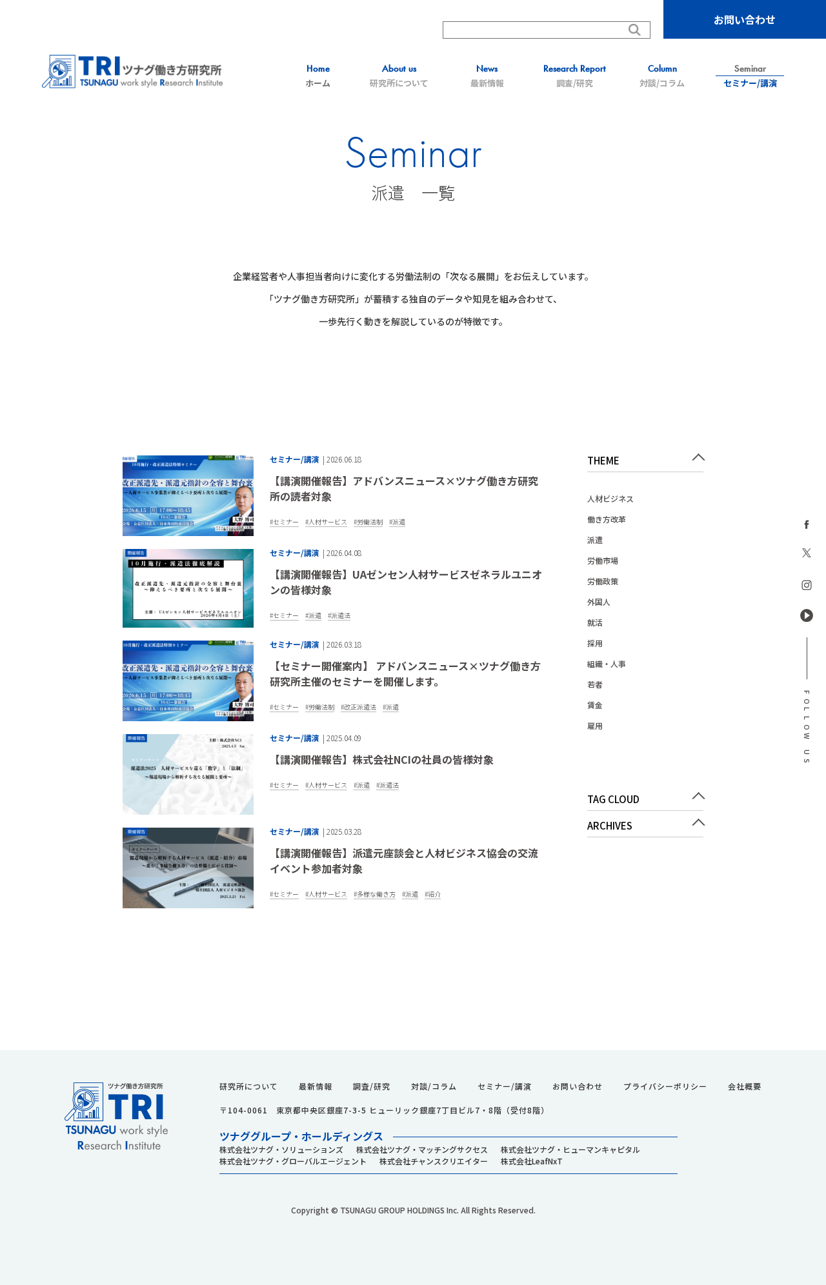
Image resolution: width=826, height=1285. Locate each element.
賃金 (595, 704)
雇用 (595, 725)
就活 (595, 622)
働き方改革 (606, 518)
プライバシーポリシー (665, 1086)
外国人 (598, 601)
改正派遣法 (360, 707)
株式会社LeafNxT (532, 1160)
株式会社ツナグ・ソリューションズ (281, 1149)
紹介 (434, 894)
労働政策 (602, 580)
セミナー (286, 521)
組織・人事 (606, 663)
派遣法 (340, 615)
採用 (595, 642)
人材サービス (327, 521)
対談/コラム (662, 75)
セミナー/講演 (750, 75)
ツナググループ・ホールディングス (301, 1136)
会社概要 (744, 1086)
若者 (595, 684)
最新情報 (487, 75)
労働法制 (370, 521)
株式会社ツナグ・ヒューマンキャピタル (570, 1149)
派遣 (398, 521)
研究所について (399, 75)
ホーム (317, 75)
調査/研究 (574, 75)
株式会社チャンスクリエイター (433, 1160)
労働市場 (602, 560)
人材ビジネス (610, 498)
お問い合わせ (745, 19)
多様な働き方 (376, 894)
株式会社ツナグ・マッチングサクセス (422, 1149)
